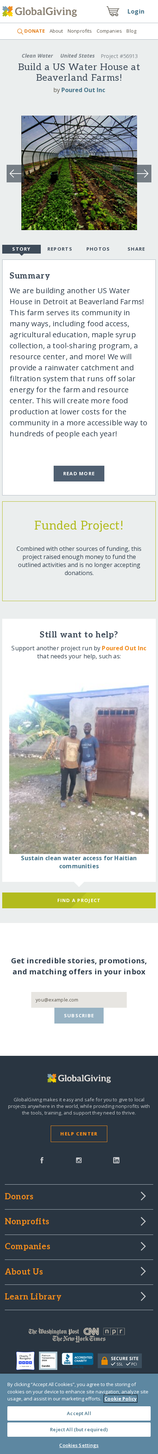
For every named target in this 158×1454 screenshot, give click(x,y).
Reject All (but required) (79, 1429)
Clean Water (37, 55)
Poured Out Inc (83, 90)
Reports (59, 249)
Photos (98, 249)
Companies (109, 31)
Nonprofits (80, 31)
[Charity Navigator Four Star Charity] (27, 1361)
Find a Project (79, 900)
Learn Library (33, 1297)
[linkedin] (116, 1160)
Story (21, 249)
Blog (131, 31)
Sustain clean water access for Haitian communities (79, 862)
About (56, 31)
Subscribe (79, 1015)
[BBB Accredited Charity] (80, 1361)
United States (77, 55)
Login (136, 11)
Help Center (78, 1133)
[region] (79, 1414)
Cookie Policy (120, 1398)
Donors (19, 1197)
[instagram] (79, 1160)
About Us (24, 1272)
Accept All (79, 1413)
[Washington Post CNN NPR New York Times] (79, 1337)
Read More (79, 473)
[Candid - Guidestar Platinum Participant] (50, 1361)
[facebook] (41, 1160)
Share (136, 249)
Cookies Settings (78, 1445)
